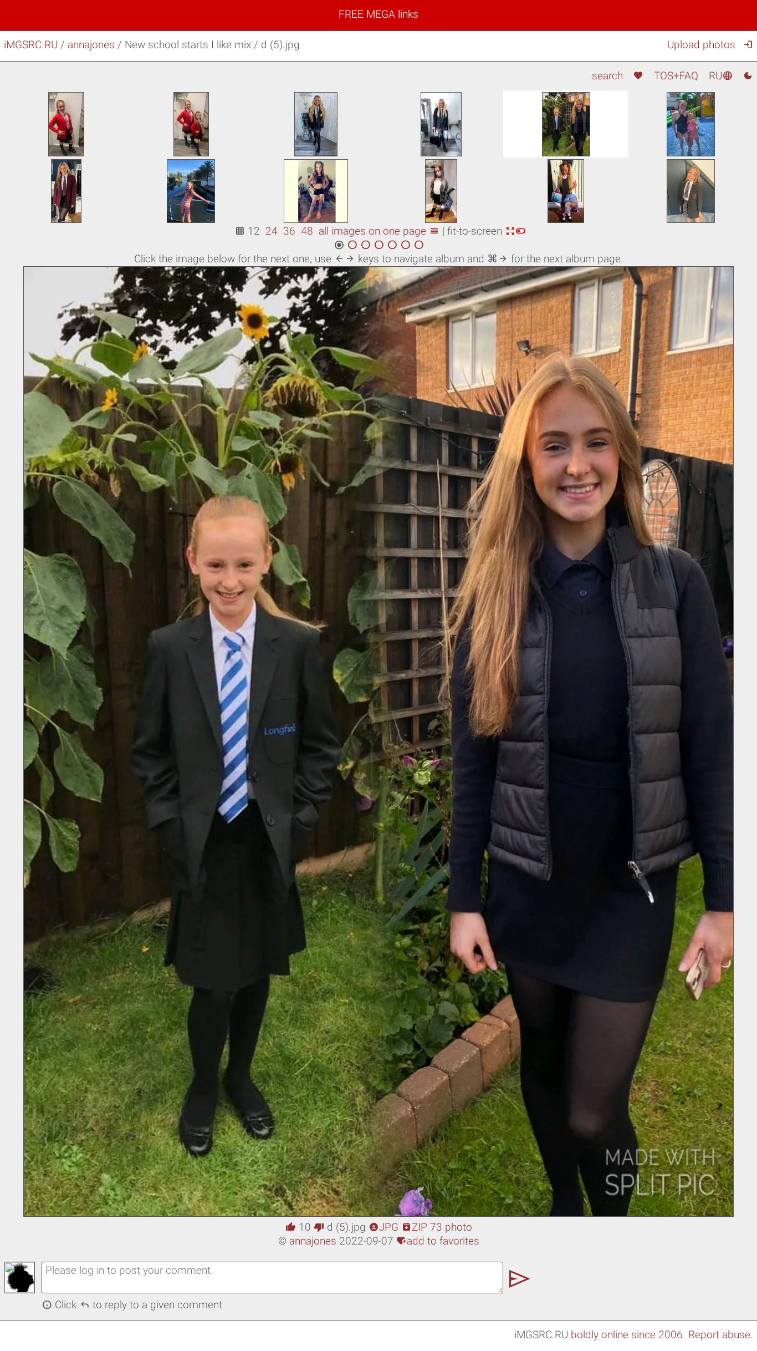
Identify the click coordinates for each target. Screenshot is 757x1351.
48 (307, 231)
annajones (91, 44)
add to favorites (437, 1241)
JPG (383, 1227)
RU (721, 75)
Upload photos (701, 44)
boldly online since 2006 (627, 1334)
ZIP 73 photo (436, 1227)
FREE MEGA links (378, 14)
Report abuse (719, 1334)
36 (289, 231)
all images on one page (379, 231)
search (607, 75)
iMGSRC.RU (31, 44)
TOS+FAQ (676, 75)
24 (271, 231)
